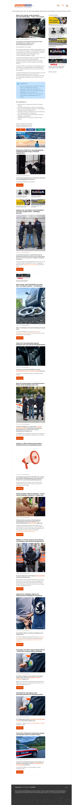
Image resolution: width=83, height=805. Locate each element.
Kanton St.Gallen (33, 523)
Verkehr (41, 11)
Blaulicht (65, 11)
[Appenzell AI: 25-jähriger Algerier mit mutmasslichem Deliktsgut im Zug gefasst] (30, 613)
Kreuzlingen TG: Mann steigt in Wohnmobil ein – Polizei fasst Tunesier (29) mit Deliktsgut (30, 650)
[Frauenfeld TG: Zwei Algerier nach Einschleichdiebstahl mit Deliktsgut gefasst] (30, 705)
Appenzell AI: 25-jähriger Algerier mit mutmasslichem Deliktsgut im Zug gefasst (29, 594)
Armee (59, 11)
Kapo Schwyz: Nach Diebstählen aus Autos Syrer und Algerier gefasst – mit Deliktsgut (29, 285)
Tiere (62, 11)
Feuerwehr (52, 11)
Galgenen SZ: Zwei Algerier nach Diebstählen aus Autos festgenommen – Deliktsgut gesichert (30, 211)
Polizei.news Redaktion (26, 39)
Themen (33, 11)
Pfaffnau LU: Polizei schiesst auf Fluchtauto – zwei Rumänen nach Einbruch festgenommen (30, 540)
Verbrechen (37, 11)
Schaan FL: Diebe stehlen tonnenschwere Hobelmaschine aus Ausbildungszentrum (29, 444)
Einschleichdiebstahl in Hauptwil (37, 723)
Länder (30, 11)
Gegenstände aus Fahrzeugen (30, 264)
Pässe (46, 11)
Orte (27, 11)
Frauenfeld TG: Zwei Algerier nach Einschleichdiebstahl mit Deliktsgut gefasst (29, 693)
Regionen (17, 11)
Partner (69, 11)
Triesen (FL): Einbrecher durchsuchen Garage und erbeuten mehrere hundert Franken (30, 733)
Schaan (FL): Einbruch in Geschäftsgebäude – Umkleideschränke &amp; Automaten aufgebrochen (30, 151)
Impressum (18, 787)
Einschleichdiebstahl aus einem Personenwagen (27, 371)
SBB (43, 11)
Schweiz (13, 11)
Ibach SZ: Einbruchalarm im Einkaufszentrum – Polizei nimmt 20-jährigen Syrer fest (30, 384)
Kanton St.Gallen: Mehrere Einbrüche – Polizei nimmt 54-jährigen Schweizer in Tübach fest (30, 494)
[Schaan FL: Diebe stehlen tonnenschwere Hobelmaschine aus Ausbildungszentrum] (30, 460)
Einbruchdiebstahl (40, 575)
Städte (24, 11)
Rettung (56, 11)
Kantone (21, 11)
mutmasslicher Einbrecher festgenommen (25, 531)
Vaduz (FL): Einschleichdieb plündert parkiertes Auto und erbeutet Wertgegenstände (30, 343)
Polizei (49, 11)
